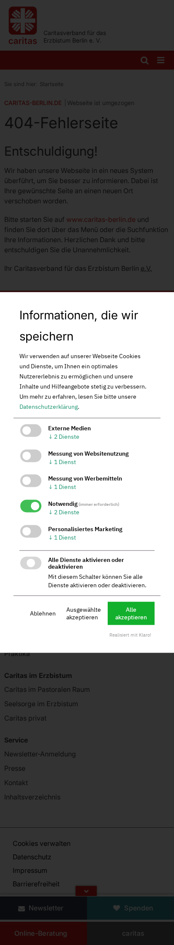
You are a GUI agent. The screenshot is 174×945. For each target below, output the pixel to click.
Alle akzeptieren (131, 613)
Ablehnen (43, 613)
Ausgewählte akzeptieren (83, 613)
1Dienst (62, 462)
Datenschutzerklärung (48, 406)
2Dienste (63, 436)
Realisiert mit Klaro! (130, 635)
